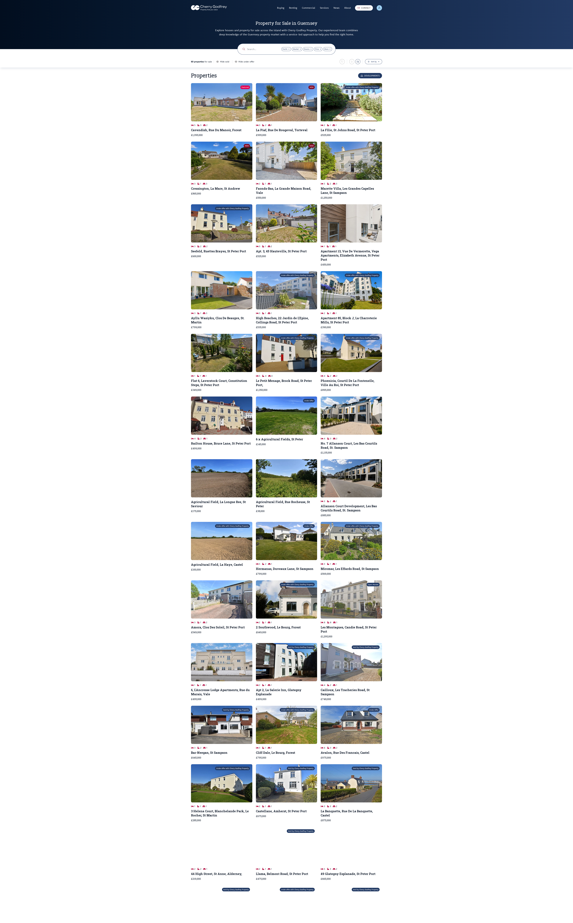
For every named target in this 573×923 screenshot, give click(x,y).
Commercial (308, 7)
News (336, 7)
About (347, 7)
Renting (293, 7)
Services (324, 7)
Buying (280, 7)
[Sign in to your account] (379, 8)
